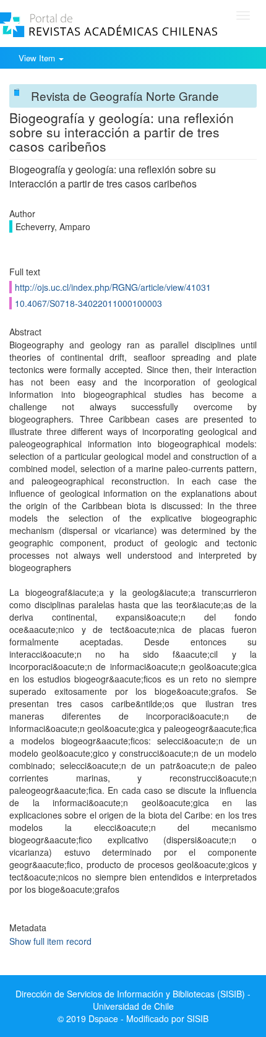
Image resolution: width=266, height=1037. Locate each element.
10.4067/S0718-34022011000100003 (88, 303)
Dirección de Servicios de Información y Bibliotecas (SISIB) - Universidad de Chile (133, 1000)
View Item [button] (38, 58)
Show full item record (50, 941)
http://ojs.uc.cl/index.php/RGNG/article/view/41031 (113, 287)
